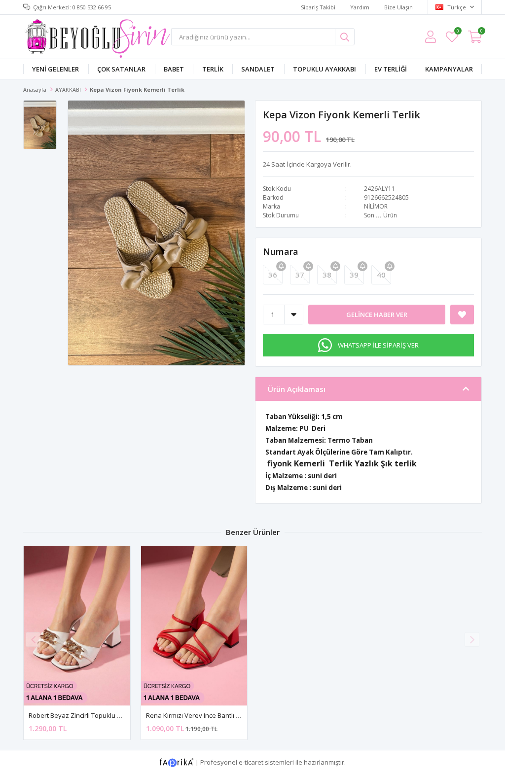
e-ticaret (251, 762)
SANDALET (258, 69)
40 (381, 275)
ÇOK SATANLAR (121, 69)
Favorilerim (457, 32)
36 (272, 275)
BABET (174, 69)
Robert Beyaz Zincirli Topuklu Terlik (81, 715)
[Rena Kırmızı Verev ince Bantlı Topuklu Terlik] (194, 625)
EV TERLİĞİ (390, 69)
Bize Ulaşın (398, 7)
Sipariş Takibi (318, 7)
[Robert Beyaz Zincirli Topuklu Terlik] (77, 625)
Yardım (359, 7)
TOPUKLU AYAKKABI (324, 69)
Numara (280, 251)
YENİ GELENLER (55, 69)
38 (327, 275)
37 (299, 275)
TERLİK (212, 69)
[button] (472, 639)
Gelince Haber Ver (376, 314)
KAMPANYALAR (449, 69)
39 (354, 275)
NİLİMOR (376, 206)
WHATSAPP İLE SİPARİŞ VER (378, 345)
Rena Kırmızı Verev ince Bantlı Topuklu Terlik (212, 715)
